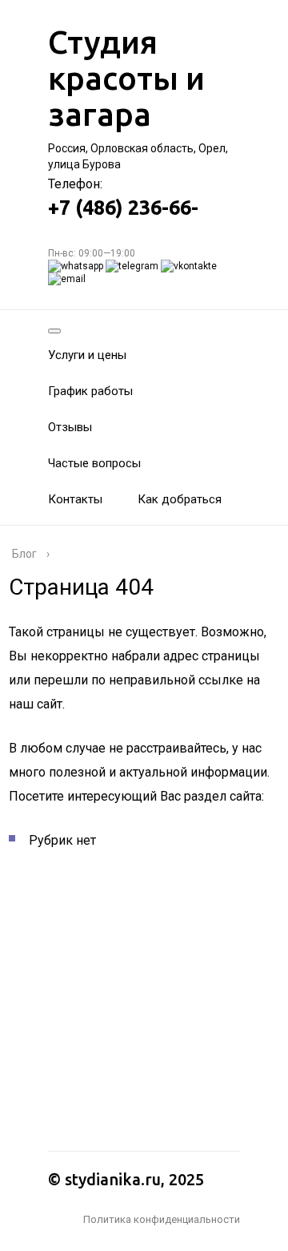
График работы (90, 391)
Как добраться (180, 499)
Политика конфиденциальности (161, 1219)
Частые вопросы (94, 463)
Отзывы (70, 427)
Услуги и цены (87, 355)
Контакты (75, 499)
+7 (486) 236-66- (123, 207)
